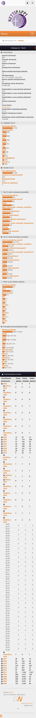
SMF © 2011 (13, 695)
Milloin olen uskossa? (10, 231)
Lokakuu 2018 (6, 472)
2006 (5, 683)
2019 (5, 451)
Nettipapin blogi (8, 179)
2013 (5, 668)
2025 (5, 437)
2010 (5, 674)
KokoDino (6, 162)
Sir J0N (4, 362)
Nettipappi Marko (9, 126)
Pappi (4, 203)
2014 (5, 665)
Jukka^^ (5, 317)
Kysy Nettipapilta (9, 171)
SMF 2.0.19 (6, 695)
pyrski (4, 134)
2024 (5, 439)
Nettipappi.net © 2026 (26, 703)
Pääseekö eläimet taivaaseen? (14, 219)
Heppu (4, 142)
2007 (5, 681)
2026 (5, 384)
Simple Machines (21, 695)
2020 (5, 448)
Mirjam (5, 354)
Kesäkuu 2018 (6, 494)
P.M (3, 297)
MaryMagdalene (8, 158)
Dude (4, 150)
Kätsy (4, 154)
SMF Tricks (10, 692)
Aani (4, 138)
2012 (5, 670)
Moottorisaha (7, 130)
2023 (5, 442)
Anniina (5, 305)
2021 (5, 446)
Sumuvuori (6, 107)
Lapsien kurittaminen (10, 211)
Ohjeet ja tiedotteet (10, 183)
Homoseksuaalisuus (10, 195)
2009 (5, 677)
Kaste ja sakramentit (10, 215)
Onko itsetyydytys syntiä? (12, 199)
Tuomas (5, 366)
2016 (5, 661)
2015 (5, 663)
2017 (5, 659)
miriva (4, 321)
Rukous (5, 227)
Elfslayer (5, 313)
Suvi (3, 146)
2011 (5, 672)
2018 (5, 453)
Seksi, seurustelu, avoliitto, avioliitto (16, 207)
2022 (5, 444)
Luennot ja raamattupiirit (12, 175)
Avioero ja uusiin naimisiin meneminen (18, 223)
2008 (5, 679)
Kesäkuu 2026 (6, 400)
